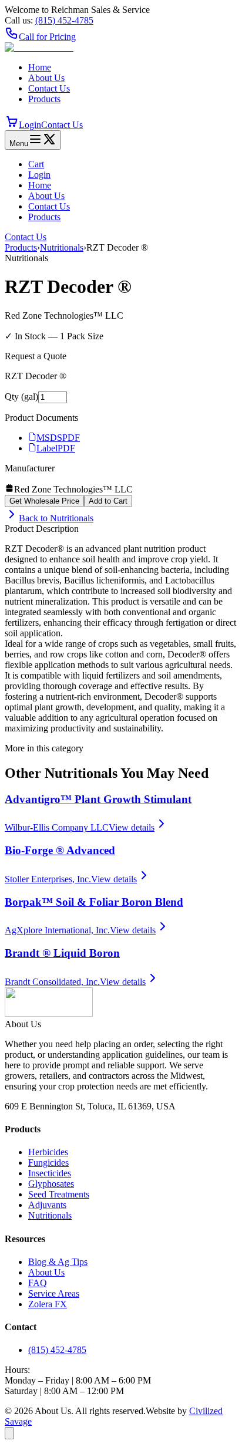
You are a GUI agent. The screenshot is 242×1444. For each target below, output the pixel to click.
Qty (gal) (21, 397)
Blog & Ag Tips (58, 1262)
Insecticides (49, 1173)
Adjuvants (47, 1205)
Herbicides (48, 1152)
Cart (36, 164)
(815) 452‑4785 (64, 20)
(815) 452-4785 (57, 1350)
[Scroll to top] (9, 1433)
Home (39, 67)
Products (44, 99)
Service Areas (53, 1293)
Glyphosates (51, 1184)
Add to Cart (108, 501)
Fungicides (48, 1163)
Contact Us (49, 88)
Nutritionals (61, 247)
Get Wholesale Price (44, 501)
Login (30, 125)
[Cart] (12, 125)
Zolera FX (47, 1304)
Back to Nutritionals (56, 518)
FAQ (37, 1283)
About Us (46, 78)
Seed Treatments (58, 1194)
